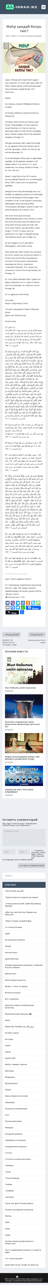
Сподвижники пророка (15, 1146)
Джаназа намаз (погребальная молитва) (19, 1006)
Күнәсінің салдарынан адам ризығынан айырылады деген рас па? (22, 724)
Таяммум (9, 1190)
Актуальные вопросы (15, 940)
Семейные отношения (15, 1140)
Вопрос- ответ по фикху (16, 986)
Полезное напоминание (16, 1108)
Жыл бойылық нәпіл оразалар (20, 688)
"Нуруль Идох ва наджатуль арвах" (22, 897)
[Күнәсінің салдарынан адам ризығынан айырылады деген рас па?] (24, 706)
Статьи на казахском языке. (30, 36)
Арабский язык (12, 959)
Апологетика (11, 952)
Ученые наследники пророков (19, 1209)
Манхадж (9, 1071)
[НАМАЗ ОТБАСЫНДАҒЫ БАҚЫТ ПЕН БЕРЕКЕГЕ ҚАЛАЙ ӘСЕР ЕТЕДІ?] (24, 743)
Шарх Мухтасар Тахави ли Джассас (22, 1265)
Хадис (8, 1235)
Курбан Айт (10, 1058)
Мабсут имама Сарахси (16, 1064)
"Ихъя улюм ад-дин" (14, 891)
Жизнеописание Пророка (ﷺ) (18, 1014)
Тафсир (8, 1184)
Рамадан (9, 1127)
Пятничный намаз (13, 1121)
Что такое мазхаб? (14, 1258)
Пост (7, 1115)
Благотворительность (15, 980)
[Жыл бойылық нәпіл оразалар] (24, 670)
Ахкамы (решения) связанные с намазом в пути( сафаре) (24, 966)
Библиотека (10, 973)
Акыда (8, 946)
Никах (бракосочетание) (16, 1096)
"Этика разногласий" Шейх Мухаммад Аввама (23, 904)
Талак (8, 1172)
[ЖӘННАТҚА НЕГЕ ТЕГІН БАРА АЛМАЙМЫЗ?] (24, 776)
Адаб (7, 933)
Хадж (7, 1228)
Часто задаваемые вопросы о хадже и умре (23, 1251)
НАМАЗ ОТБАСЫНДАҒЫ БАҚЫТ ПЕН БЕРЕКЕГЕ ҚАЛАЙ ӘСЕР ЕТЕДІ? (22, 758)
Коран (8, 1052)
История (9, 1039)
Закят (7, 1020)
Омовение (9, 1102)
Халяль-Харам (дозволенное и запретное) (19, 1242)
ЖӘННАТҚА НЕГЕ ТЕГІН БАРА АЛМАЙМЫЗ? (19, 790)
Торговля (9, 1197)
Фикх (7, 1222)
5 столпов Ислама (13, 927)
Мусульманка (11, 1083)
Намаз (8, 1089)
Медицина (10, 1077)
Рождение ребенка (14, 1134)
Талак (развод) (12, 1178)
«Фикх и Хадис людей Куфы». (18, 921)
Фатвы (8, 1216)
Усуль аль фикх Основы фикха (19, 1203)
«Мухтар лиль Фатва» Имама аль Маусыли (21, 913)
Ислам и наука (12, 1033)
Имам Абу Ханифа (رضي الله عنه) (19, 1026)
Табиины (9, 1165)
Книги (7, 1045)
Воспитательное (12, 992)
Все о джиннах (12, 999)
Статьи (8, 1153)
